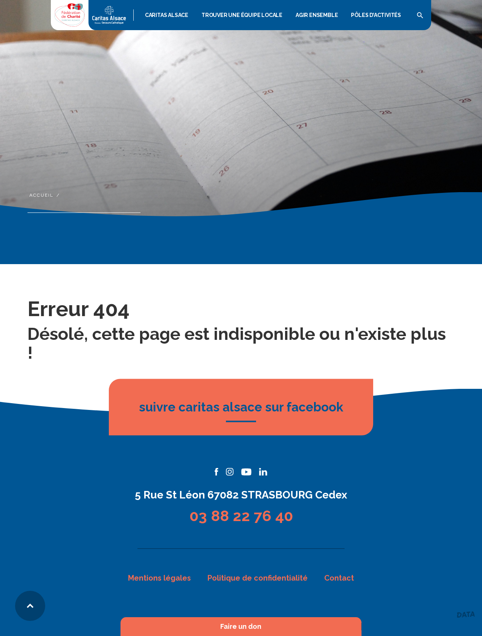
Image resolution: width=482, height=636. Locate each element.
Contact (339, 577)
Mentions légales (159, 577)
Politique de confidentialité (257, 577)
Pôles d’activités (376, 15)
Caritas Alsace (166, 15)
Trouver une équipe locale (241, 15)
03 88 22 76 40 (241, 515)
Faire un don (240, 626)
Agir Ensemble (317, 15)
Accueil (41, 195)
